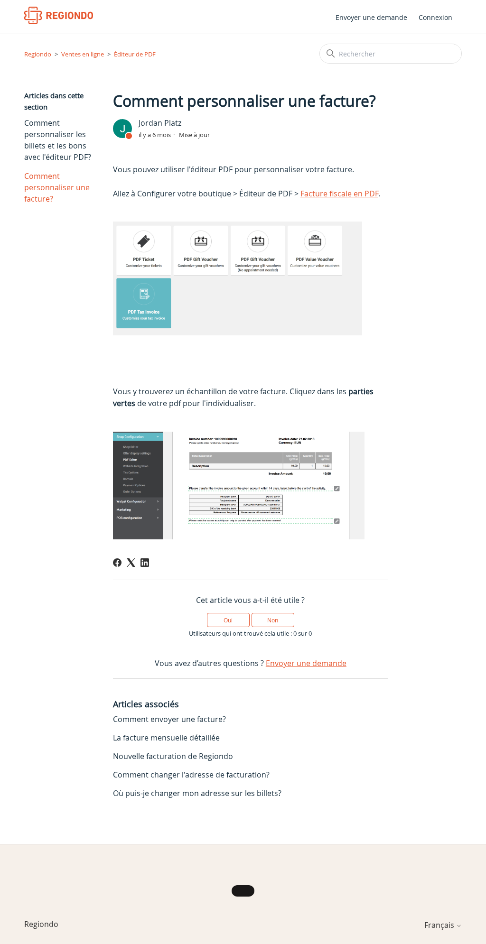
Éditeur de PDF (135, 54)
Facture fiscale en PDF (339, 193)
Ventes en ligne (82, 54)
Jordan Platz (160, 123)
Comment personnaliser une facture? (57, 187)
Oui (228, 620)
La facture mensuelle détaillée (166, 737)
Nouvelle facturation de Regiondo (173, 756)
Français (440, 925)
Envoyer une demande (371, 17)
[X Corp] (131, 562)
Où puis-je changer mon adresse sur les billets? (197, 793)
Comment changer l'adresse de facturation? (191, 774)
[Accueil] (58, 15)
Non (272, 620)
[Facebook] (117, 562)
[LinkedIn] (144, 562)
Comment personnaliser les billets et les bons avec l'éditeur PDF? (57, 140)
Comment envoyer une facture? (169, 719)
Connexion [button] (435, 17)
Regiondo (37, 54)
